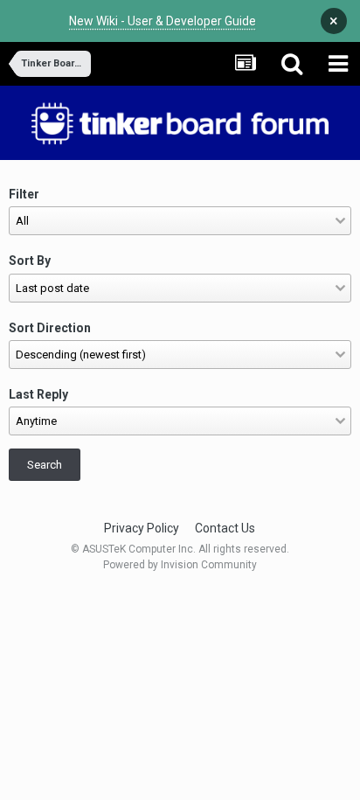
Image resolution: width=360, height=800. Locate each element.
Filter (24, 194)
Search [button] (44, 464)
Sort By (30, 261)
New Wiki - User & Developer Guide (162, 21)
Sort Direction (50, 328)
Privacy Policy (141, 528)
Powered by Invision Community (180, 565)
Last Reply (38, 394)
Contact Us (225, 528)
